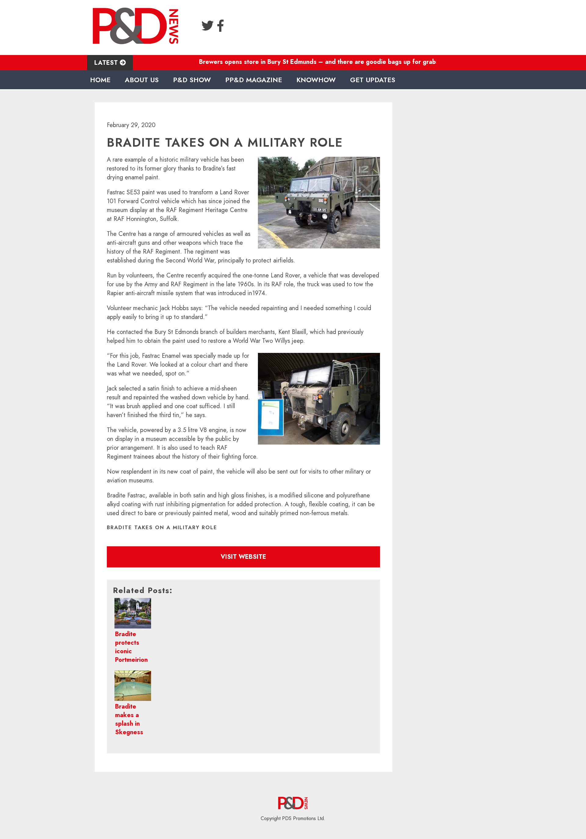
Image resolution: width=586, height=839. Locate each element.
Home (100, 80)
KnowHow (316, 80)
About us (142, 80)
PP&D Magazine (253, 80)
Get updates (372, 80)
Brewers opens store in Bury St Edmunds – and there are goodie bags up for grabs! (301, 61)
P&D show (192, 80)
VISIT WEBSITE (243, 556)
